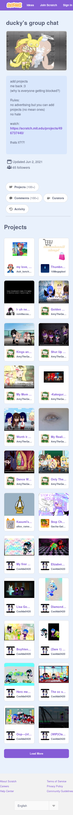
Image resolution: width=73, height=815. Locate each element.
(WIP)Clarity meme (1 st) (58, 734)
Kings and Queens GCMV (24, 352)
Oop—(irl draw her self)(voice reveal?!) (24, 734)
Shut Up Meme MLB (58, 352)
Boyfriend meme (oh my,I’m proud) (24, 649)
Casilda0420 (23, 569)
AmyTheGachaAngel (58, 314)
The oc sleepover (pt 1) (58, 692)
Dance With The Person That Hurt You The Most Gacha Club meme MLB (24, 479)
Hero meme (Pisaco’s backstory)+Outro (24, 692)
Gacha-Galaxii (58, 526)
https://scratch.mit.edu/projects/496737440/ (36, 128)
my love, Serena (24, 267)
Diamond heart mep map (58, 607)
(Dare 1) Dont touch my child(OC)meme (58, 649)
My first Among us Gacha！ (24, 564)
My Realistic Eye (58, 437)
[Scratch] (14, 5)
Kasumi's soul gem (24, 522)
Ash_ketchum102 (24, 271)
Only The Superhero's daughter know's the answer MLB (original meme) (58, 479)
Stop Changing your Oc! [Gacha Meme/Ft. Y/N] (58, 522)
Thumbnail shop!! (58, 267)
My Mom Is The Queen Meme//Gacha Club (24, 394)
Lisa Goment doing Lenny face (24, 607)
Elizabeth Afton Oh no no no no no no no (58, 564)
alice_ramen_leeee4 (24, 526)
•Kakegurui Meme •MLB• (58, 394)
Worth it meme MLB (24, 437)
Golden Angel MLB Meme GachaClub (58, 309)
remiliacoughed (24, 314)
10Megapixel (58, 271)
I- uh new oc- (24, 309)
